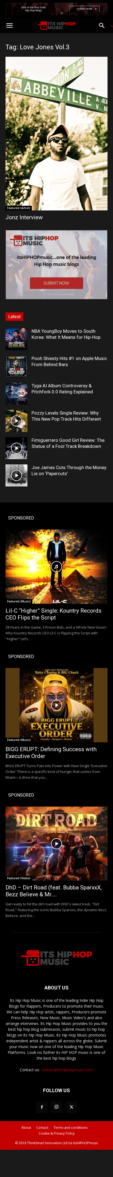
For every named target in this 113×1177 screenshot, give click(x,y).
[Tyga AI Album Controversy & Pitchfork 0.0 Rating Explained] (16, 394)
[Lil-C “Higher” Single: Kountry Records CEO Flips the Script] (56, 566)
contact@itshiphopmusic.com (67, 1069)
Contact (42, 1127)
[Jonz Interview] (56, 133)
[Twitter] (71, 1107)
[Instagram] (56, 1107)
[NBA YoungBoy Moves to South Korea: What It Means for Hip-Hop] (16, 339)
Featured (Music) (19, 601)
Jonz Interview (24, 217)
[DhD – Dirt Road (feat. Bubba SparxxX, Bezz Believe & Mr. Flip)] (56, 844)
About (26, 1127)
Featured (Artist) (18, 208)
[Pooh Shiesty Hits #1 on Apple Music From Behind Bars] (16, 366)
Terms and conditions (70, 1127)
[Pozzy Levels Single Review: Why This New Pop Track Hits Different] (16, 421)
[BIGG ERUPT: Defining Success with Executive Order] (56, 705)
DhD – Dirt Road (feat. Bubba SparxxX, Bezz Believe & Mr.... (53, 891)
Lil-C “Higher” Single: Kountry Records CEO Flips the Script (53, 614)
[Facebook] (41, 1107)
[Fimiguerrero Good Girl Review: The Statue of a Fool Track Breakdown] (16, 448)
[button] (9, 25)
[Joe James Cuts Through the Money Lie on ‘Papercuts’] (16, 475)
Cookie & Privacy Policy (57, 1133)
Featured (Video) (18, 878)
